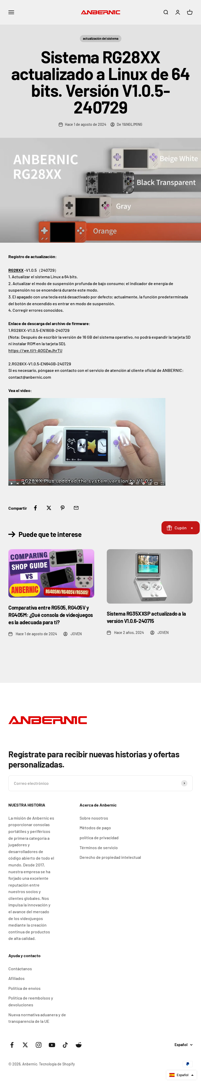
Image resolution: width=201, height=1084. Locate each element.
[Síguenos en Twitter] (25, 1044)
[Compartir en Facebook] (35, 508)
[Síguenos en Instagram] (38, 1044)
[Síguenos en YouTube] (51, 1044)
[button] (181, 1075)
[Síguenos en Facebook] (11, 1044)
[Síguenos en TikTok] (65, 1044)
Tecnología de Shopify (57, 1064)
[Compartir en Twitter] (49, 508)
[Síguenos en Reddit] (78, 1044)
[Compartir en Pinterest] (62, 508)
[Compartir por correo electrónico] (76, 508)
